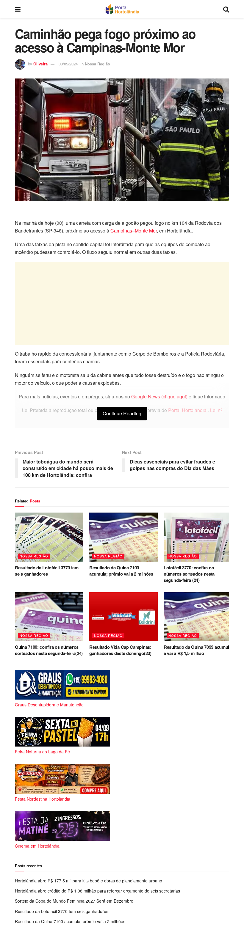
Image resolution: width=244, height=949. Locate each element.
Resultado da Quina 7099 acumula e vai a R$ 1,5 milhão (198, 650)
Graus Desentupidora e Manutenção (49, 705)
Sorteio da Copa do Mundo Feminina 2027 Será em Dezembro (74, 901)
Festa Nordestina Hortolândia (42, 799)
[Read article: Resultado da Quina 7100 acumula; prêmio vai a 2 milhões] (123, 537)
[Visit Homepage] (122, 9)
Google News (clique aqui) (159, 396)
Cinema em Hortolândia (37, 846)
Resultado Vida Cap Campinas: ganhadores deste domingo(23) (120, 650)
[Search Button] (226, 9)
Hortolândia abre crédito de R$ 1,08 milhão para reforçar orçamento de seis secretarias (97, 891)
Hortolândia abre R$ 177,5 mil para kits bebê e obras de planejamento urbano (88, 881)
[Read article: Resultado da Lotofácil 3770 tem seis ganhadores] (49, 537)
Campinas (121, 230)
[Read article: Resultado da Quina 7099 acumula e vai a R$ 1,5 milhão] (198, 616)
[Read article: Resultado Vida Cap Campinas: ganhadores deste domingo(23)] (123, 616)
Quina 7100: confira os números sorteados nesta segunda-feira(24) (49, 650)
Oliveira (40, 64)
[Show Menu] (18, 9)
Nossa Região (97, 64)
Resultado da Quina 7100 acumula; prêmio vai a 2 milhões (121, 570)
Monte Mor (146, 230)
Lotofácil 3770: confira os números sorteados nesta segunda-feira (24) (189, 573)
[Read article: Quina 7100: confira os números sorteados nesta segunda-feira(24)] (49, 616)
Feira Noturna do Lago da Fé (42, 752)
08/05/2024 (68, 64)
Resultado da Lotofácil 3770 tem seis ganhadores (47, 570)
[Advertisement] (122, 303)
